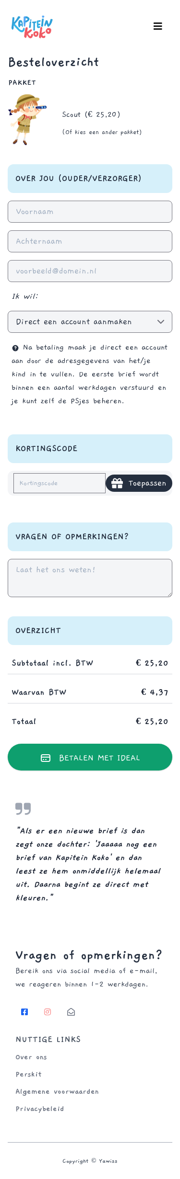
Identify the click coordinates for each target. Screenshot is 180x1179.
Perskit (28, 1074)
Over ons (31, 1057)
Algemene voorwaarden (57, 1091)
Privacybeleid (39, 1108)
